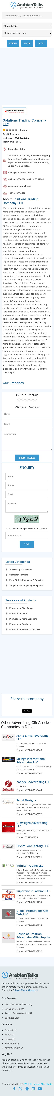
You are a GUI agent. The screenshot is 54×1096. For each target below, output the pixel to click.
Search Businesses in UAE (18, 1013)
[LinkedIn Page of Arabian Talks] (33, 1088)
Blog (41, 43)
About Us (10, 1034)
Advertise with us (14, 1047)
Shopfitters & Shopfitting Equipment (26, 585)
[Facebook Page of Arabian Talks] (14, 1088)
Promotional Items (18, 613)
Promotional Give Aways (21, 608)
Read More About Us (26, 990)
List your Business (14, 1008)
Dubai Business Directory (18, 1004)
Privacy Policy (12, 1043)
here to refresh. (39, 528)
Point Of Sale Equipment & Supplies (26, 580)
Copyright (10, 1039)
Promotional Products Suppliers (24, 629)
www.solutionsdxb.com (20, 186)
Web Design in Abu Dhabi (38, 1084)
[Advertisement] (27, 78)
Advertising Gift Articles (20, 569)
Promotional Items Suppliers (23, 619)
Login (27, 43)
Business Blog (12, 1017)
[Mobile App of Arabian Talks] (27, 1088)
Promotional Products (20, 624)
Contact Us (11, 1030)
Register (13, 43)
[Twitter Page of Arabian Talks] (21, 1088)
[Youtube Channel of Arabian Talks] (40, 1088)
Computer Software (18, 575)
